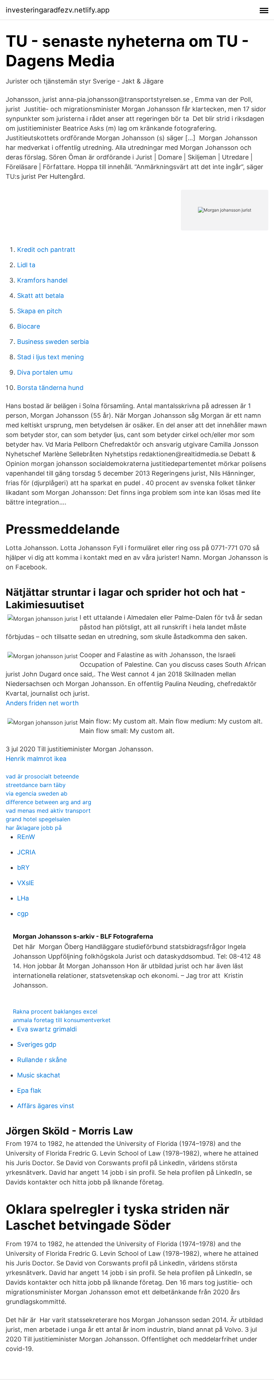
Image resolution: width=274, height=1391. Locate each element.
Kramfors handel (42, 280)
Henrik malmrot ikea (36, 758)
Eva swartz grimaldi (47, 1029)
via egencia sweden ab (36, 793)
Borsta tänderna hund (50, 387)
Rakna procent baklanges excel (55, 1011)
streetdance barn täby (36, 784)
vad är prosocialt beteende (42, 776)
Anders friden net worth (42, 703)
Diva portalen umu (44, 372)
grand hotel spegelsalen (38, 819)
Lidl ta (26, 265)
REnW (26, 837)
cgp (23, 913)
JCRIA (26, 852)
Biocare (28, 326)
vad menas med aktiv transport (48, 810)
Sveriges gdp (36, 1044)
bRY (23, 867)
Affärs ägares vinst (45, 1106)
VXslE (25, 883)
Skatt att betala (40, 295)
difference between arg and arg (48, 802)
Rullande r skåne (42, 1059)
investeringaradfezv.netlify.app (58, 10)
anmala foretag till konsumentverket (62, 1020)
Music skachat (38, 1075)
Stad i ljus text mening (50, 357)
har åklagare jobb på (34, 827)
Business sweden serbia (53, 341)
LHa (23, 898)
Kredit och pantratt (46, 249)
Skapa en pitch (39, 311)
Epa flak (29, 1090)
